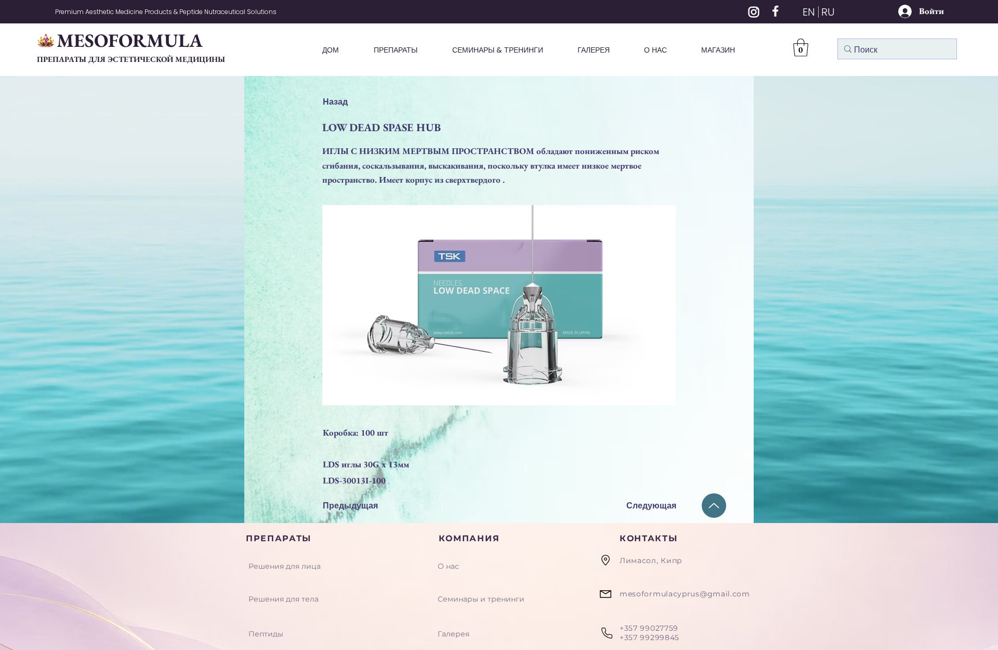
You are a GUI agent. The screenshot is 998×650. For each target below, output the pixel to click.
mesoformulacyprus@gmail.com (685, 593)
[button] (800, 48)
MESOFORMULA (130, 40)
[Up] (714, 505)
